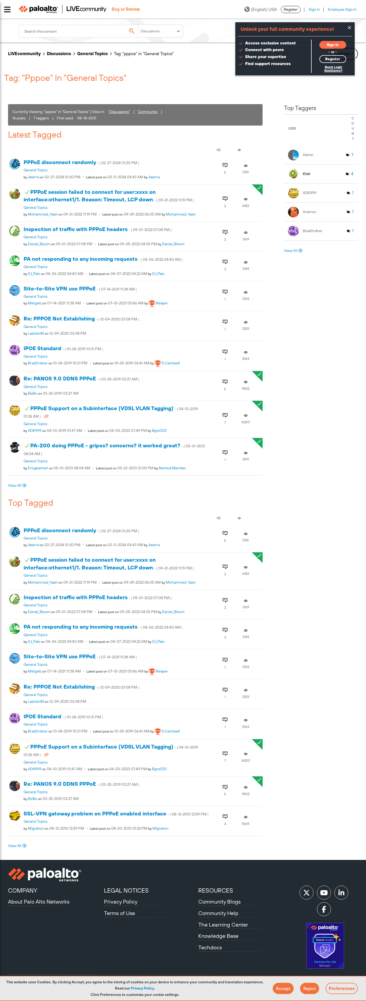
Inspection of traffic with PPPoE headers (97, 229)
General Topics (92, 53)
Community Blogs (219, 901)
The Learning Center (223, 924)
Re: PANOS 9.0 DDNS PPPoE (81, 378)
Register (291, 9)
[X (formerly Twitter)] (306, 893)
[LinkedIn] (341, 893)
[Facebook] (324, 909)
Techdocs (210, 947)
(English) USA (264, 9)
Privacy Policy (142, 988)
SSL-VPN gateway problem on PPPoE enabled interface (116, 813)
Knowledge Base (218, 936)
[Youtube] (324, 893)
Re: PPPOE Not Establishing (81, 318)
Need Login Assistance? (333, 69)
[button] (283, 988)
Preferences (341, 988)
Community (148, 111)
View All (14, 485)
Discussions (59, 53)
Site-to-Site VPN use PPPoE (80, 288)
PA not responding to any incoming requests (103, 259)
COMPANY (22, 890)
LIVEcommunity (24, 53)
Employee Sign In (342, 9)
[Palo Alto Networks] (55, 874)
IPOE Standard (63, 348)
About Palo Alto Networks (38, 901)
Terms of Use (119, 913)
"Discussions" (119, 111)
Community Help (218, 913)
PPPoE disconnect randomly (81, 162)
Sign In (314, 9)
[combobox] (83, 31)
